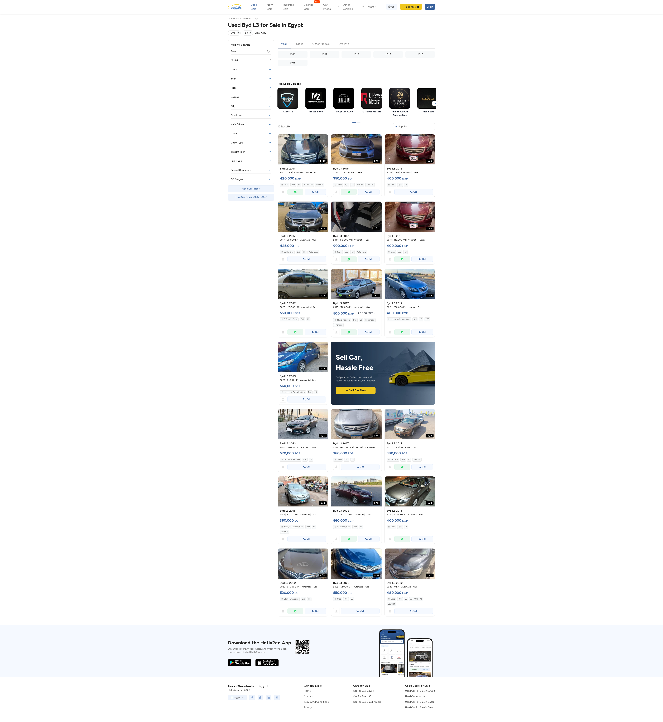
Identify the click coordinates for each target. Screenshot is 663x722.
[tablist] (356, 44)
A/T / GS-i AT (416, 599)
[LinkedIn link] (268, 697)
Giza (393, 252)
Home (307, 690)
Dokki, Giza (288, 252)
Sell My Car (412, 6)
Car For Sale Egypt (363, 690)
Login (430, 6)
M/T (427, 319)
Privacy (308, 707)
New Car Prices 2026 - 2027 (251, 197)
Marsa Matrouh (343, 320)
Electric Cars (311, 7)
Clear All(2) (261, 32)
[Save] (324, 138)
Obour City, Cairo (291, 599)
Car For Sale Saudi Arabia (367, 701)
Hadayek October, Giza (400, 319)
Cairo (286, 184)
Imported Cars (288, 7)
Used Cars (254, 7)
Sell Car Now (357, 390)
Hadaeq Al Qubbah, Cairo (294, 392)
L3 (299, 184)
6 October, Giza (343, 527)
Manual (360, 184)
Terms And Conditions (316, 701)
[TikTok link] (260, 697)
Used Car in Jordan (415, 696)
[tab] (284, 44)
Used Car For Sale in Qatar (419, 701)
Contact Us (310, 696)
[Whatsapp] (295, 192)
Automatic (308, 184)
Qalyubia (394, 459)
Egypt (237, 697)
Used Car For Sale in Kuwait (420, 690)
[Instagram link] (277, 697)
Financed (338, 325)
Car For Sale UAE (362, 696)
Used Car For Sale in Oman (419, 707)
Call (317, 191)
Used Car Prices (251, 188)
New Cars (270, 7)
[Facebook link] (252, 697)
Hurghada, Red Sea (292, 459)
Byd (293, 184)
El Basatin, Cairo (290, 319)
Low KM (319, 184)
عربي (393, 6)
